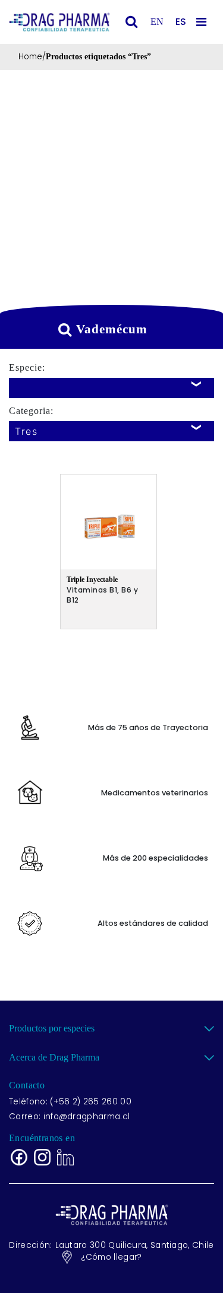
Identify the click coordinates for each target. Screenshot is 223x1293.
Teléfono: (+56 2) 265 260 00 (70, 1101)
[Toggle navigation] (203, 22)
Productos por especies (52, 1028)
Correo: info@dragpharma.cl (69, 1116)
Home (30, 56)
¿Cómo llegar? (111, 1257)
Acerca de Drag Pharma (54, 1057)
